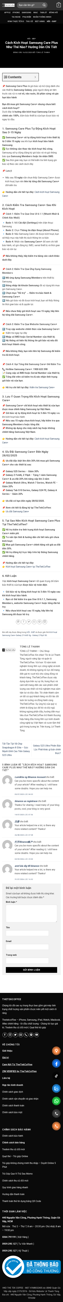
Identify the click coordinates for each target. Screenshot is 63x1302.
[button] (59, 5)
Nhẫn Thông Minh (42, 17)
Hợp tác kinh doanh (12, 1085)
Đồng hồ (53, 12)
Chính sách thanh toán (13, 1105)
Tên (8, 927)
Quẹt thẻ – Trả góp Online (15, 1156)
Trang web (11, 955)
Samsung (26, 12)
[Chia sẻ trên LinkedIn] (44, 621)
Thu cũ (29, 21)
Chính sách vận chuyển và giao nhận (20, 1098)
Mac (35, 12)
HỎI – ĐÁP (51, 21)
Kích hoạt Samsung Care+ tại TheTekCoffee (28, 566)
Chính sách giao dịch (12, 1091)
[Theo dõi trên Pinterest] (31, 1034)
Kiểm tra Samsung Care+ (42, 387)
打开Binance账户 (24, 841)
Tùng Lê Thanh (43, 52)
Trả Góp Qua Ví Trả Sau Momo (17, 1173)
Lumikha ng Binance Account (30, 777)
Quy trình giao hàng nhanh (15, 1187)
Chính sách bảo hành (13, 1135)
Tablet (43, 12)
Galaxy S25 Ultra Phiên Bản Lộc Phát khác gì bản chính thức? (47, 749)
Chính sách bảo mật (12, 1112)
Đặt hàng (40, 21)
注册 (17, 821)
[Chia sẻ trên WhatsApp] (18, 621)
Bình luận (11, 902)
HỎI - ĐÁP (31, 39)
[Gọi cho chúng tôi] (26, 1034)
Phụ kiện (26, 17)
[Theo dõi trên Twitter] (15, 1034)
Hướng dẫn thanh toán (13, 1194)
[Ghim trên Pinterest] (39, 621)
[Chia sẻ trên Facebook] (23, 621)
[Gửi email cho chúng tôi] (20, 1034)
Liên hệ (6, 1078)
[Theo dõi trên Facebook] (4, 1034)
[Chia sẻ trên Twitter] (28, 621)
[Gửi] (44, 5)
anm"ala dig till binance (27, 866)
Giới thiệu (7, 1050)
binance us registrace (26, 801)
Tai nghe (16, 17)
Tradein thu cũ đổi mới (13, 1149)
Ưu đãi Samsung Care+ (17, 511)
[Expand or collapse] (35, 77)
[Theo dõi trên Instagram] (10, 1034)
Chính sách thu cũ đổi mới (15, 1180)
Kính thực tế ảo (16, 21)
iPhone (16, 12)
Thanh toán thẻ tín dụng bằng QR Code (21, 1201)
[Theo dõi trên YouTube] (36, 1034)
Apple (7, 12)
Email (8, 941)
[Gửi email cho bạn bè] (34, 621)
